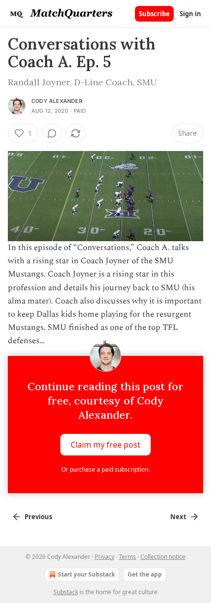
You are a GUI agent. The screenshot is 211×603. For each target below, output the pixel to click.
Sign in (190, 13)
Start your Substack (86, 574)
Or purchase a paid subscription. (105, 469)
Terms (127, 557)
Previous (38, 516)
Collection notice (162, 557)
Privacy (104, 557)
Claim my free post (105, 444)
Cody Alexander (56, 101)
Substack (65, 592)
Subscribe (154, 13)
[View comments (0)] (52, 133)
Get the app (145, 574)
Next (178, 516)
